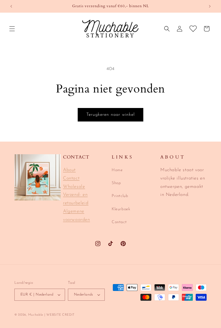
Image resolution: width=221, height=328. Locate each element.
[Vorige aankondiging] (11, 6)
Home (117, 170)
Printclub (120, 196)
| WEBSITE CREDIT (59, 315)
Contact (71, 178)
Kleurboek (121, 209)
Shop (116, 183)
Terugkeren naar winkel (110, 115)
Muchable (35, 315)
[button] (12, 28)
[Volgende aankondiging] (209, 6)
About (69, 170)
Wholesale (74, 186)
